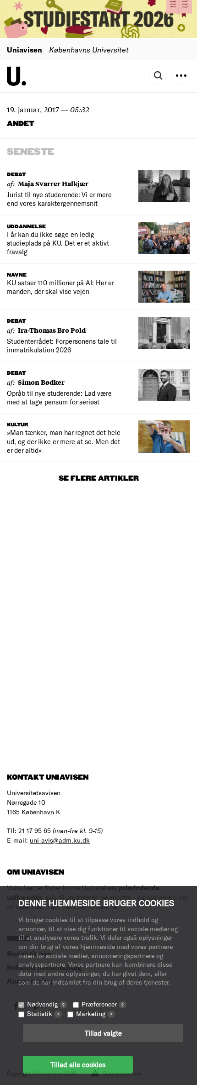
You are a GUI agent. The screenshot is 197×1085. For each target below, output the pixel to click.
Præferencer (103, 1004)
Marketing (94, 1013)
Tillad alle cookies (77, 1064)
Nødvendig (46, 1004)
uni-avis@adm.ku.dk (60, 840)
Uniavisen (24, 49)
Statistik (43, 1013)
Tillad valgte (103, 1033)
